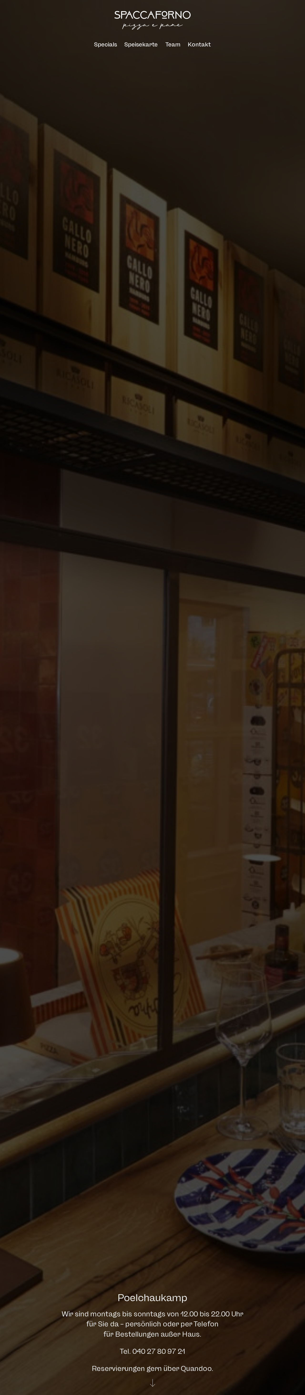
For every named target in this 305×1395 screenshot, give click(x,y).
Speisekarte (141, 44)
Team (172, 44)
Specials (105, 44)
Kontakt (199, 44)
